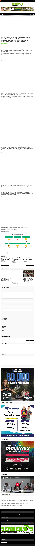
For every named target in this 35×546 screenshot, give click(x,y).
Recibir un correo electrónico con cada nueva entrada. (4, 332)
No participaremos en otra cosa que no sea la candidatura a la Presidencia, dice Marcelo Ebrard (27, 258)
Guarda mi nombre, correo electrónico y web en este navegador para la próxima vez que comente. (5, 316)
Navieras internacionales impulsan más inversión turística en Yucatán (12, 505)
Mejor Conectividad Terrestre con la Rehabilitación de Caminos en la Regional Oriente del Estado (17, 280)
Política (7, 43)
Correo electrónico (5, 304)
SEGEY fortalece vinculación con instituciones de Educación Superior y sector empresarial (15, 503)
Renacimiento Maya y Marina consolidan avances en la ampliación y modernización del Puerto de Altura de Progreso (17, 501)
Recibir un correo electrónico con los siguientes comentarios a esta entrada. (5, 325)
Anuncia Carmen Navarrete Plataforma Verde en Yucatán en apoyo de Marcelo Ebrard (6, 258)
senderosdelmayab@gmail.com (6, 520)
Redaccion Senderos (15, 283)
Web (3, 308)
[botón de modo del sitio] (31, 14)
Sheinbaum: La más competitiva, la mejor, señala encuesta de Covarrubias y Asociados (6, 279)
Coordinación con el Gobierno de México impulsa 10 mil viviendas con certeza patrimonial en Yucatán (16, 497)
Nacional (3, 43)
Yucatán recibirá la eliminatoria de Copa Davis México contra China (30, 265)
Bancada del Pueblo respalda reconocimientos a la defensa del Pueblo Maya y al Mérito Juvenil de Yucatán (28, 280)
